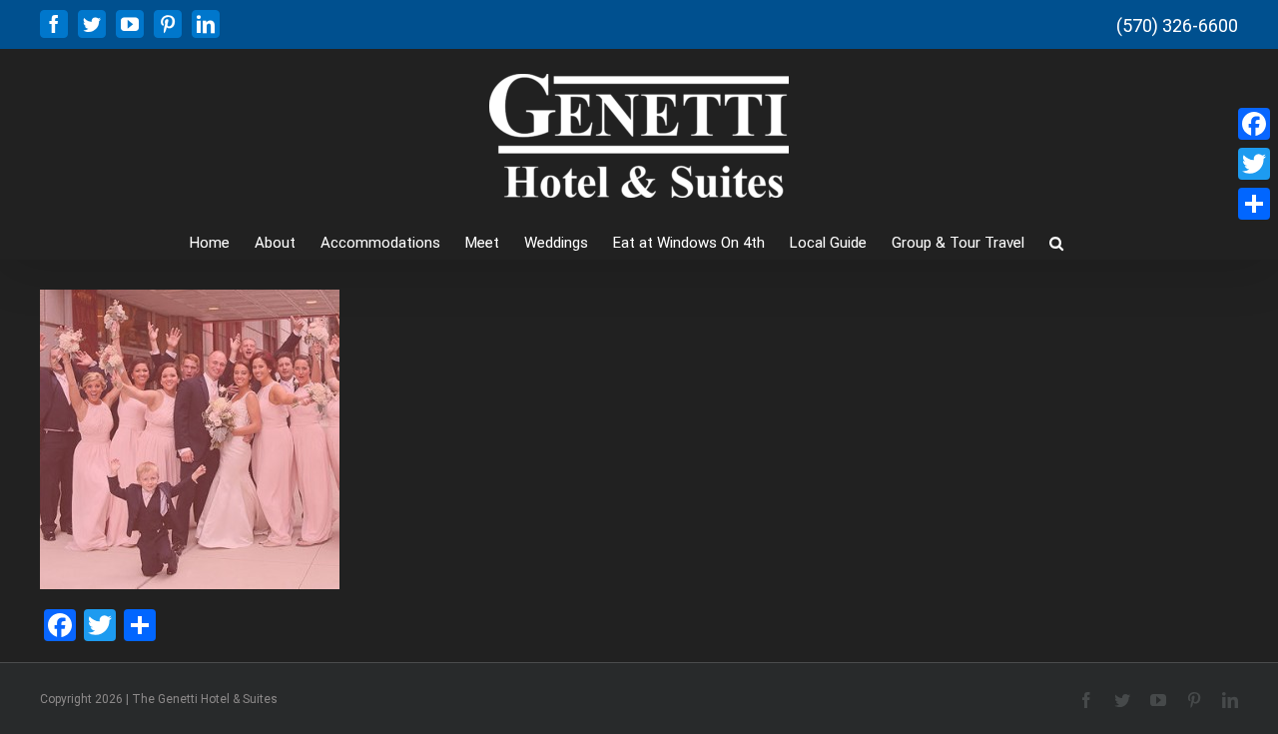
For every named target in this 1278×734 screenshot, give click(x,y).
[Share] (1254, 204)
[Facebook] (1254, 124)
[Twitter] (1254, 164)
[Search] (1056, 241)
